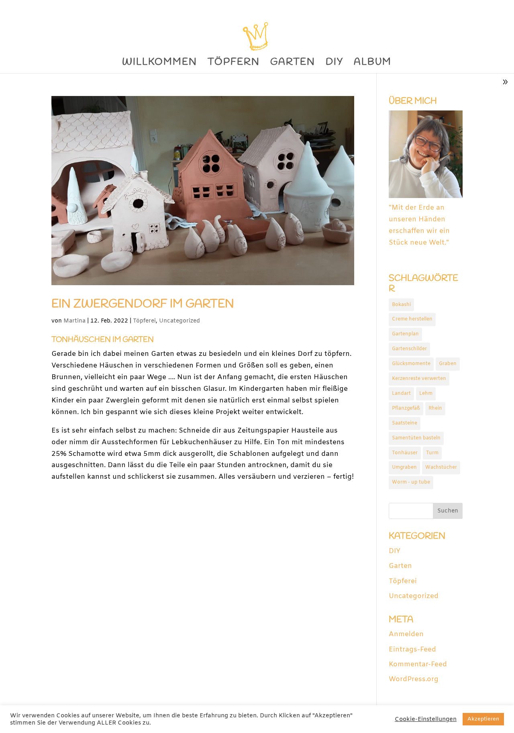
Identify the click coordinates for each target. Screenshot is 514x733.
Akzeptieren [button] (483, 719)
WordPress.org (414, 679)
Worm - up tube (411, 482)
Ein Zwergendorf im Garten (142, 304)
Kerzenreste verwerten (419, 379)
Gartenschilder (409, 349)
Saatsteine (404, 423)
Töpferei (144, 321)
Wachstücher (441, 467)
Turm (432, 453)
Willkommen (159, 64)
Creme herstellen (412, 319)
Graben (448, 364)
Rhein (435, 408)
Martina (74, 321)
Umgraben (404, 467)
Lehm (425, 393)
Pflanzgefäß (406, 408)
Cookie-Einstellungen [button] (426, 719)
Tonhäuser (405, 453)
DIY (334, 64)
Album (373, 64)
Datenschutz (444, 7)
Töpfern (234, 64)
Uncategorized (179, 321)
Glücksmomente (411, 364)
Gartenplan (405, 334)
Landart (401, 393)
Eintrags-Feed (412, 649)
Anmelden (406, 634)
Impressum (486, 7)
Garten (292, 64)
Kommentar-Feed (418, 664)
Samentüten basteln (416, 438)
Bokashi (401, 305)
